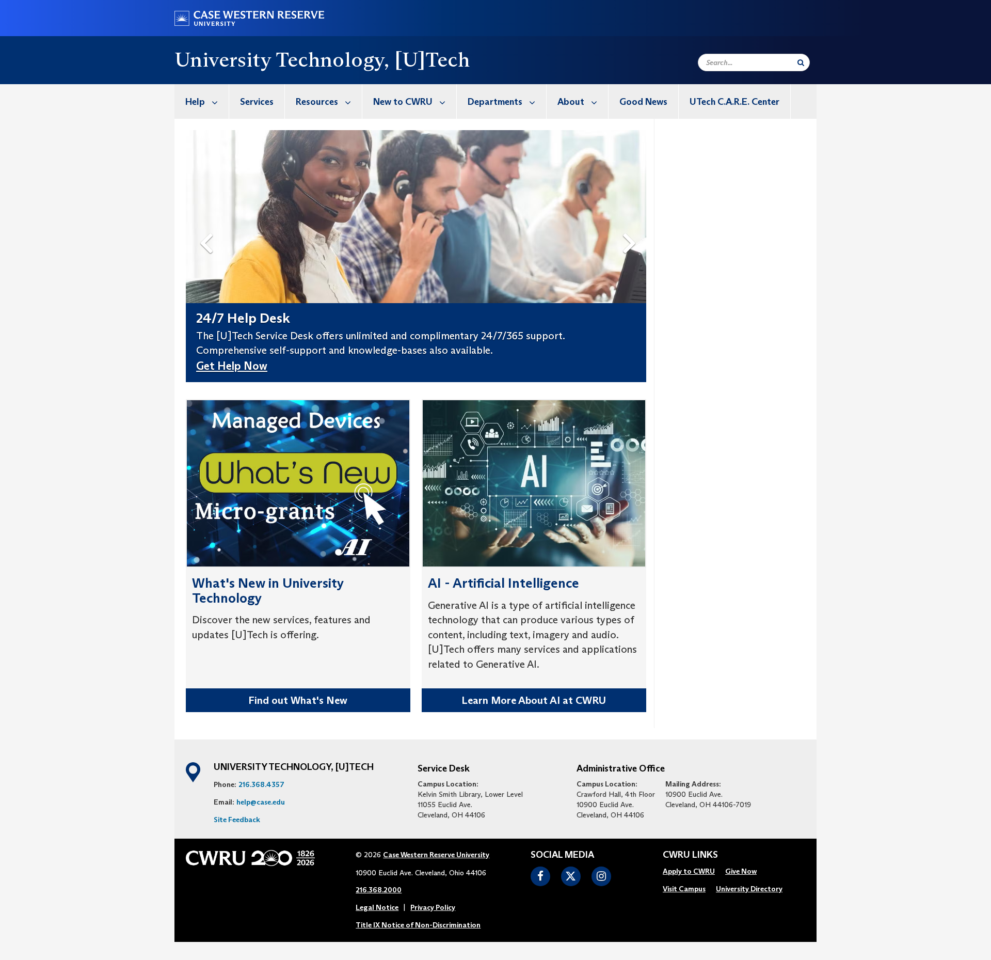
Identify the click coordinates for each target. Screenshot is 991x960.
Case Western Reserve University (436, 854)
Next (632, 226)
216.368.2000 (379, 889)
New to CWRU (403, 101)
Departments (495, 101)
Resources (317, 101)
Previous (208, 226)
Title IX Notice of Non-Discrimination (418, 925)
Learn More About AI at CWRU (533, 700)
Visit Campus (684, 888)
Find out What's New (297, 700)
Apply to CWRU (689, 871)
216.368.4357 (261, 784)
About (570, 101)
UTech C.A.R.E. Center (734, 101)
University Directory (749, 888)
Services (257, 101)
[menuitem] (201, 101)
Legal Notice (377, 907)
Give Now (741, 871)
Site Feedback (237, 819)
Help (195, 101)
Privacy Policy (432, 907)
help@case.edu (260, 802)
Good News (643, 101)
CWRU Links (690, 855)
